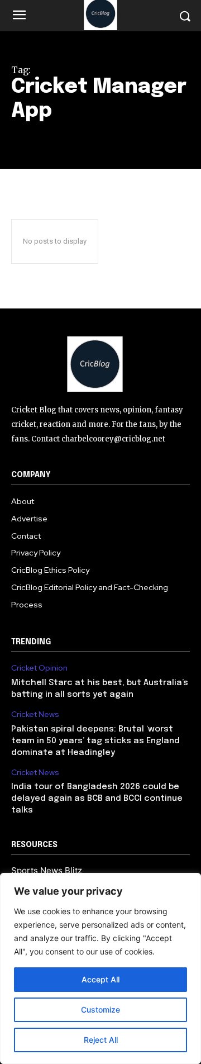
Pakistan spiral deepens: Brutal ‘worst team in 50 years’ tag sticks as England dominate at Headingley (95, 741)
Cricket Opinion (39, 668)
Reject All (101, 1039)
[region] (100, 968)
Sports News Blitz (46, 870)
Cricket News (35, 714)
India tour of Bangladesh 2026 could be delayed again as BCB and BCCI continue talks (97, 798)
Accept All (100, 979)
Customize (100, 1009)
